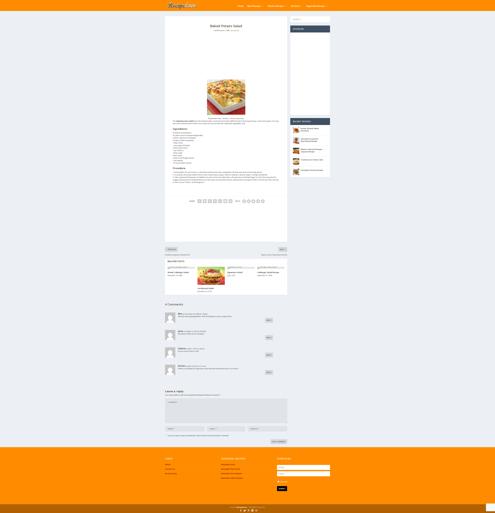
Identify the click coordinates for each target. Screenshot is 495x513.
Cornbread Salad (205, 288)
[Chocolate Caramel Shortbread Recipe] (296, 140)
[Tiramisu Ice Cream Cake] (296, 161)
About (168, 464)
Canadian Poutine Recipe (312, 170)
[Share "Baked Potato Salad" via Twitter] (204, 201)
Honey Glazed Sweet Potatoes (310, 129)
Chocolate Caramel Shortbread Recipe (309, 140)
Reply (269, 320)
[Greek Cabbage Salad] (181, 268)
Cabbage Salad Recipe (268, 272)
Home (241, 6)
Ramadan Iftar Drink (230, 469)
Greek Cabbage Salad (178, 272)
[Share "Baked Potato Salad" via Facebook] (199, 201)
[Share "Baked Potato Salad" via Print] (230, 201)
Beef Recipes (254, 6)
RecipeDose (242, 507)
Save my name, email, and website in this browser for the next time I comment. (198, 435)
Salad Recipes (219, 30)
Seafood (295, 6)
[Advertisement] (226, 58)
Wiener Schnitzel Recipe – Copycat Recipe (312, 150)
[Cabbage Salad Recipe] (271, 268)
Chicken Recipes (276, 6)
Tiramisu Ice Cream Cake (312, 160)
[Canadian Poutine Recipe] (296, 172)
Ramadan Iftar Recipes (231, 473)
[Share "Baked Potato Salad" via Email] (225, 201)
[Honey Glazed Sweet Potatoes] (296, 130)
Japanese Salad (234, 272)
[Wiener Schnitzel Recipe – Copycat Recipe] (296, 151)
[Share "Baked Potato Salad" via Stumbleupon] (220, 201)
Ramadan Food (228, 464)
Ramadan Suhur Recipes (232, 478)
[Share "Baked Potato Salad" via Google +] (209, 201)
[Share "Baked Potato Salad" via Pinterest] (215, 201)
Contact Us (170, 469)
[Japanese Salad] (241, 268)
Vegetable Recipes (315, 6)
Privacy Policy (171, 473)
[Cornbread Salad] (211, 276)
